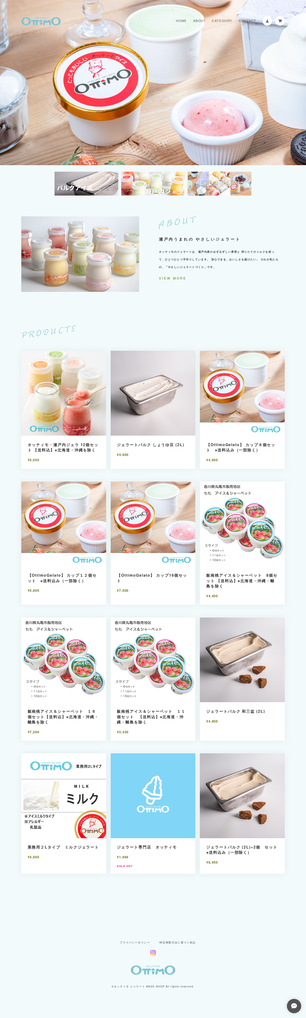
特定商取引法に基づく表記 (177, 942)
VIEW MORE (172, 278)
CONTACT (247, 20)
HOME (181, 20)
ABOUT (199, 20)
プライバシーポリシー (135, 942)
